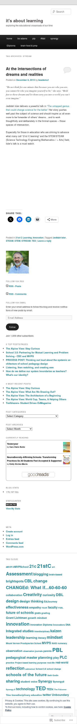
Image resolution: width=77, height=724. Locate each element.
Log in (9, 535)
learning (31, 638)
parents (47, 651)
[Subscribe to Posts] (7, 286)
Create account (14, 531)
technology (25, 688)
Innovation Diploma (41, 624)
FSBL (60, 607)
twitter (47, 695)
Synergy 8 (10, 689)
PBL (57, 650)
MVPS (46, 643)
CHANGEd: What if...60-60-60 (36, 587)
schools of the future (26, 674)
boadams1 (43, 79)
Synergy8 (58, 681)
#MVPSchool (21, 566)
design (12, 601)
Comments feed (14, 542)
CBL (28, 581)
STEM (17, 240)
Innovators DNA (61, 624)
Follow (12, 326)
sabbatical (30, 669)
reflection (15, 668)
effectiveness (17, 607)
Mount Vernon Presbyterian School (23, 643)
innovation (18, 623)
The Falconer (60, 689)
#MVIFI (9, 566)
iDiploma (11, 45)
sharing (13, 681)
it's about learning (24, 20)
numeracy (62, 643)
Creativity (32, 594)
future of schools (20, 612)
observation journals (33, 651)
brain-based (55, 574)
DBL (60, 594)
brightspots (15, 581)
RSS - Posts (15, 286)
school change (54, 668)
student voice (29, 681)
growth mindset (37, 618)
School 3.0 (41, 668)
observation (14, 651)
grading (45, 613)
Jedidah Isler (59, 237)
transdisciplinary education (27, 695)
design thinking (31, 601)
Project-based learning (26, 662)
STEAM (9, 240)
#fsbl (43, 38)
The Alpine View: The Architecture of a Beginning (33, 395)
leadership (15, 637)
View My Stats (13, 508)
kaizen (55, 630)
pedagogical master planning (29, 657)
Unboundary (60, 695)
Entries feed (12, 539)
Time (8, 695)
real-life (51, 662)
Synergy (45, 681)
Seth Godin (52, 675)
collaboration (14, 595)
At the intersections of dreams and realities (26, 71)
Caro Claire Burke (17, 447)
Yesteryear (12, 443)
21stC (44, 565)
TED (34, 240)
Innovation (38, 237)
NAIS (54, 643)
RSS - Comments (18, 294)
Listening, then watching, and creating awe (30, 367)
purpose (41, 662)
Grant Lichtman (16, 618)
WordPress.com (15, 546)
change (40, 581)
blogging (40, 574)
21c (32, 566)
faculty (52, 607)
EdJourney (50, 601)
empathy (35, 607)
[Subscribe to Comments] (7, 294)
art (53, 566)
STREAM (26, 240)
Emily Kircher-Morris (18, 464)
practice (10, 662)
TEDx (50, 689)
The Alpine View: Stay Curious (23, 348)
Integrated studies (20, 630)
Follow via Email (16, 302)
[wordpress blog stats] (11, 505)
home (9, 38)
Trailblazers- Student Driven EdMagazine (28, 403)
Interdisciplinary (42, 631)
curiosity (49, 595)
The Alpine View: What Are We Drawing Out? (31, 391)
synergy (54, 38)
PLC (63, 657)
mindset (55, 637)
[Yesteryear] (66, 451)
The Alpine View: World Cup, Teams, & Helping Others (36, 399)
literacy (42, 637)
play (56, 657)
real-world (62, 662)
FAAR (44, 607)
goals (38, 613)
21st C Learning (24, 237)
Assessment (19, 573)
